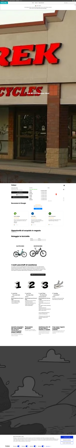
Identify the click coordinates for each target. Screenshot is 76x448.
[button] (56, 194)
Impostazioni (48, 446)
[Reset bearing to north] (63, 200)
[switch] (27, 446)
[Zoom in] (63, 198)
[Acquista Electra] (7, 0)
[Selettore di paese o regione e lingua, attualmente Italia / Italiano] (72, 0)
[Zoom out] (63, 199)
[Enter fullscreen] (63, 189)
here (45, 8)
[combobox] (69, 3)
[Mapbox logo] (50, 200)
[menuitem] (32, 3)
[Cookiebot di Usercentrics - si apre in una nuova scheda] (7, 446)
